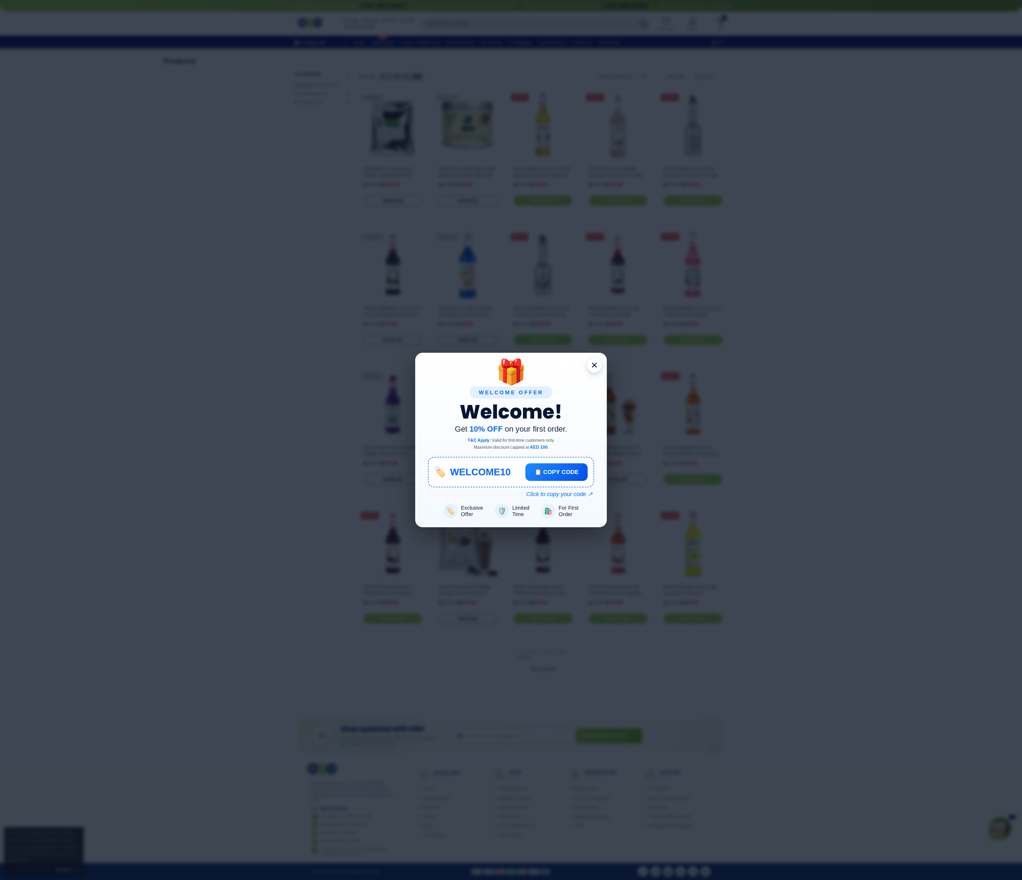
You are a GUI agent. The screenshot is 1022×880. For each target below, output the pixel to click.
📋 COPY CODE (556, 472)
